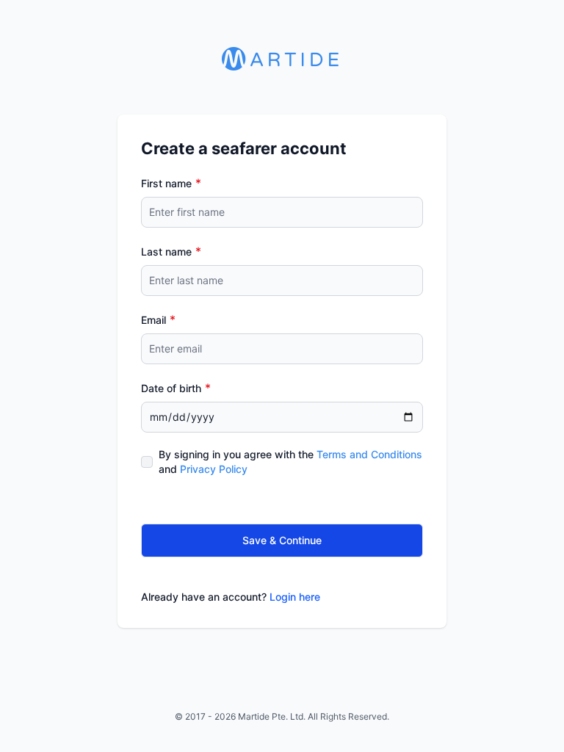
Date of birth (171, 388)
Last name (166, 251)
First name (166, 183)
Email (153, 320)
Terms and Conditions (369, 454)
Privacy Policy (213, 469)
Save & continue (282, 540)
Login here (295, 596)
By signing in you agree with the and (290, 461)
